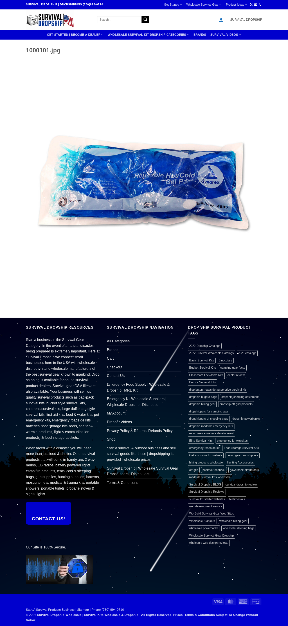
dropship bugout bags (203, 397)
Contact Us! (48, 518)
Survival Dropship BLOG (205, 484)
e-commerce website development (211, 433)
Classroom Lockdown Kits (206, 375)
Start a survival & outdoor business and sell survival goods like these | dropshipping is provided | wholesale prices (141, 453)
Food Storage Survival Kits (241, 448)
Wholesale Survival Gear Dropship (211, 535)
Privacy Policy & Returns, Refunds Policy (140, 431)
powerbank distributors (244, 470)
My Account (116, 413)
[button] (221, 20)
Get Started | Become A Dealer (73, 34)
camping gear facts (232, 367)
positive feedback (213, 470)
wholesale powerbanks (203, 528)
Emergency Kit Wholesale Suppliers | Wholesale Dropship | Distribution (136, 402)
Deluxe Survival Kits (202, 382)
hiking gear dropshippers (242, 455)
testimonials (237, 499)
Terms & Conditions (122, 483)
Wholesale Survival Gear (202, 4)
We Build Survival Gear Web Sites (211, 513)
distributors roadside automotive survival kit (217, 389)
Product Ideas (235, 4)
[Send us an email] (255, 4)
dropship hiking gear (202, 404)
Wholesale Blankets (202, 521)
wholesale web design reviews (208, 542)
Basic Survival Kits (201, 360)
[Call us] (260, 4)
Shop (111, 439)
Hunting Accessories (240, 462)
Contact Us (116, 376)
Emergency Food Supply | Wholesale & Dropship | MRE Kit (138, 387)
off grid (193, 470)
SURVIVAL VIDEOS (224, 34)
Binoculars (225, 360)
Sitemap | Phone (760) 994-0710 (100, 609)
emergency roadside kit (204, 448)
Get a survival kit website (205, 455)
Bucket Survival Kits (202, 367)
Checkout (114, 367)
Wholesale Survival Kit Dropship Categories (147, 34)
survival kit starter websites (207, 499)
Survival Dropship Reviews (206, 491)
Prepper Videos (119, 422)
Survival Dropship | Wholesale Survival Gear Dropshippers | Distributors (142, 471)
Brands (200, 34)
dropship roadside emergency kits (211, 426)
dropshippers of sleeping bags (208, 418)
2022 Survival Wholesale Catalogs (211, 353)
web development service (205, 506)
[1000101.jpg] (144, 180)
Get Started (171, 4)
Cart (110, 358)
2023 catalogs (247, 353)
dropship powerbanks (246, 418)
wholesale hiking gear (233, 521)
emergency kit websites (232, 440)
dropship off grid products (236, 404)
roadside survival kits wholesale (210, 477)
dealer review (236, 375)
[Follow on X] (251, 4)
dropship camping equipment (240, 397)
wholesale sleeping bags (238, 528)
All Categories (118, 341)
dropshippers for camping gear (209, 411)
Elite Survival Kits (201, 440)
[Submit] (145, 20)
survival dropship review (241, 484)
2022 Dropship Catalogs (204, 346)
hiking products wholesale (206, 462)
